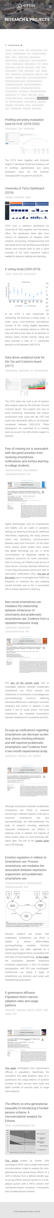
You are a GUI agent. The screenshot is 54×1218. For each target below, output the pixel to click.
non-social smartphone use (37, 78)
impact (37, 67)
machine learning (30, 98)
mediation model (20, 78)
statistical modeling (39, 54)
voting (8, 64)
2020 (46, 74)
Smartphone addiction (34, 81)
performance (32, 95)
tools (7, 108)
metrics (27, 105)
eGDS (43, 67)
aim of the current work (25, 682)
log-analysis (42, 102)
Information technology (38, 91)
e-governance (29, 71)
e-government (10, 67)
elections (9, 54)
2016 (27, 50)
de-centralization (11, 71)
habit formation (35, 57)
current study (42, 840)
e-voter (20, 71)
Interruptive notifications (32, 85)
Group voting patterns (38, 60)
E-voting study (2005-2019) (22, 269)
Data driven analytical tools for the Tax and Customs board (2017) (25, 361)
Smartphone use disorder (14, 85)
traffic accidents (30, 64)
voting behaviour (17, 64)
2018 (39, 64)
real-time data (19, 105)
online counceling (12, 91)
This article (11, 1160)
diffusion (45, 64)
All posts (9, 50)
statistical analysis (19, 54)
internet (23, 95)
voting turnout (16, 74)
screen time (39, 74)
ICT (18, 95)
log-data (44, 71)
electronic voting (11, 60)
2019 (7, 74)
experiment (9, 78)
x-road (37, 71)
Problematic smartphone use (15, 81)
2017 (29, 54)
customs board (43, 98)
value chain (26, 108)
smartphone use (27, 74)
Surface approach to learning (30, 88)
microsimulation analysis (14, 98)
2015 (45, 50)
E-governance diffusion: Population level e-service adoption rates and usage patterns (21, 999)
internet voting (23, 57)
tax (7, 102)
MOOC (8, 57)
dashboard (9, 105)
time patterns (23, 91)
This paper (10, 1068)
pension (41, 95)
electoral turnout (24, 60)
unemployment (16, 108)
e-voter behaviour (30, 102)
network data (36, 108)
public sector (29, 67)
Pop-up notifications (12, 88)
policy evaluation (37, 105)
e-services (20, 67)
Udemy (14, 57)
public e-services (36, 50)
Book (15, 50)
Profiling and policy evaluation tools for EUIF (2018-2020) (24, 122)
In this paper (42, 956)
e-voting (21, 50)
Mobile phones (11, 95)
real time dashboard (16, 102)
